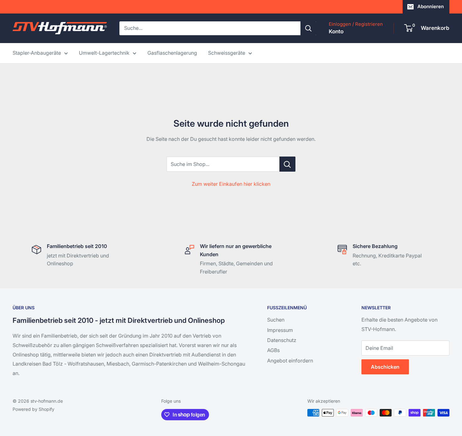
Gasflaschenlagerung (172, 53)
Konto (336, 31)
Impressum (280, 330)
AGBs (273, 350)
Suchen (275, 320)
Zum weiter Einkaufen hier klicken (231, 184)
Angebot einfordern (290, 360)
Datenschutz (281, 340)
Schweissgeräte (226, 53)
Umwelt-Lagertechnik (104, 53)
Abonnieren (430, 6)
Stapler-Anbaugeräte (37, 53)
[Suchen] (308, 28)
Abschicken (385, 367)
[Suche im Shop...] (287, 164)
